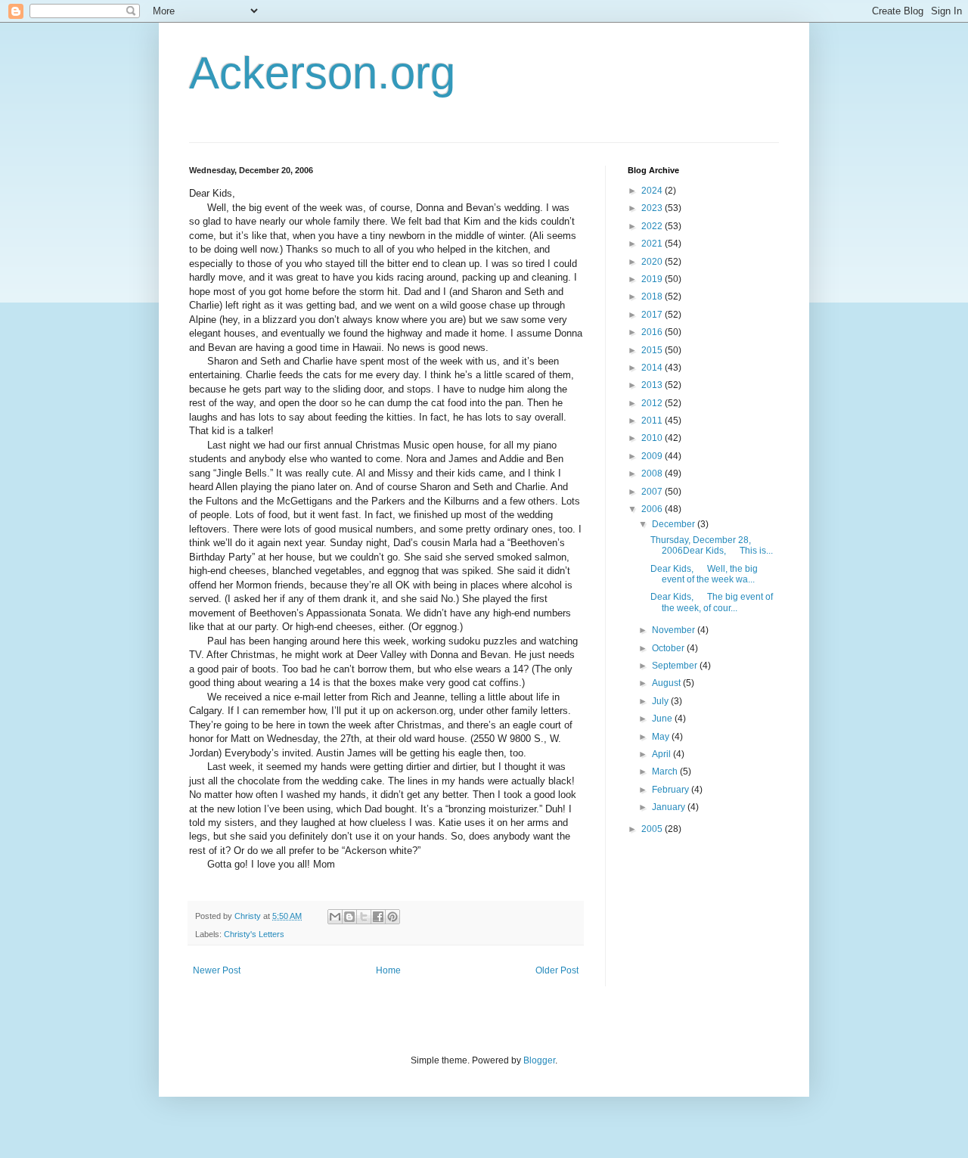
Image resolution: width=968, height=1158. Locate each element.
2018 (653, 296)
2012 (653, 403)
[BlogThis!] (349, 916)
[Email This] (335, 916)
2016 (653, 332)
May (662, 736)
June (663, 718)
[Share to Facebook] (378, 916)
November (674, 630)
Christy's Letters (254, 934)
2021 (653, 243)
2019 (653, 279)
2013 (653, 385)
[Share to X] (363, 916)
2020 (653, 261)
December (674, 524)
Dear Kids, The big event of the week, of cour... (711, 602)
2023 (653, 208)
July (661, 701)
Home (388, 970)
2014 (653, 367)
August (667, 683)
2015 (653, 350)
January (669, 807)
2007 (653, 491)
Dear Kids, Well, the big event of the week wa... (704, 574)
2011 (653, 420)
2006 (653, 509)
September (676, 665)
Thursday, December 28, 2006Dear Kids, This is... (711, 545)
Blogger (539, 1060)
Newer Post (216, 970)
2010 (653, 438)
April (662, 754)
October (669, 648)
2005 (653, 829)
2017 (653, 314)
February (671, 789)
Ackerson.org (322, 73)
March (666, 771)
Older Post (557, 970)
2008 (653, 473)
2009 (653, 456)
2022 (653, 226)
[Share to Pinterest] (392, 916)
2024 (653, 190)
